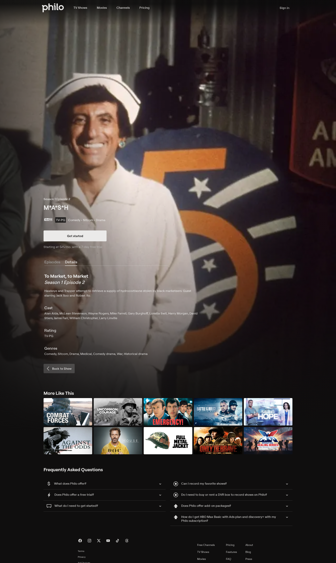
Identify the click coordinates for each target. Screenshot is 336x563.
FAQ (228, 558)
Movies (102, 8)
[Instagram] (89, 540)
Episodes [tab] (52, 261)
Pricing (144, 8)
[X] (98, 540)
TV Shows (80, 8)
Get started (75, 236)
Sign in (284, 8)
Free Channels (206, 544)
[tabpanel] (168, 314)
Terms (81, 551)
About (249, 544)
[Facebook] (80, 540)
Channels (123, 8)
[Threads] (126, 540)
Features (231, 551)
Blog (248, 551)
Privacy (82, 556)
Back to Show (62, 368)
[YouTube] (108, 540)
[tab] (71, 262)
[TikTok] (117, 540)
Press (248, 558)
